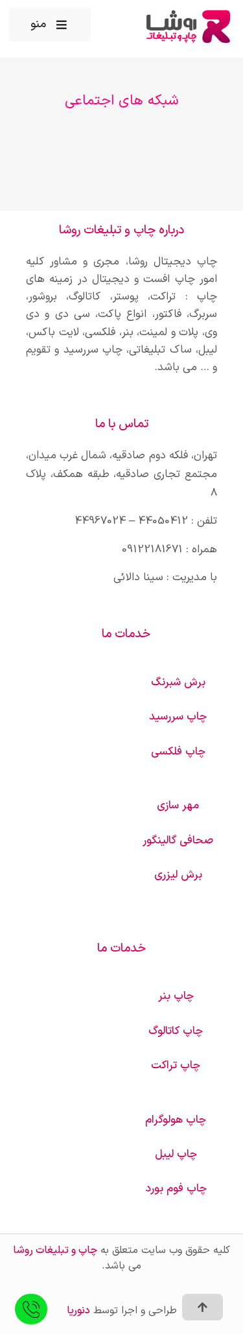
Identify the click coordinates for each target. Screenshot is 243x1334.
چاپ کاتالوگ (175, 1031)
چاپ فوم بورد (176, 1188)
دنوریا (78, 1310)
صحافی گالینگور (178, 840)
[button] (50, 24)
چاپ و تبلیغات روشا (55, 1250)
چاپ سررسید (178, 716)
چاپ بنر (176, 996)
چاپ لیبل (176, 1154)
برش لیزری (178, 875)
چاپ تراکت (175, 1065)
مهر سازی (178, 805)
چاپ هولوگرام (175, 1120)
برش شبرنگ (178, 682)
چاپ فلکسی (178, 751)
